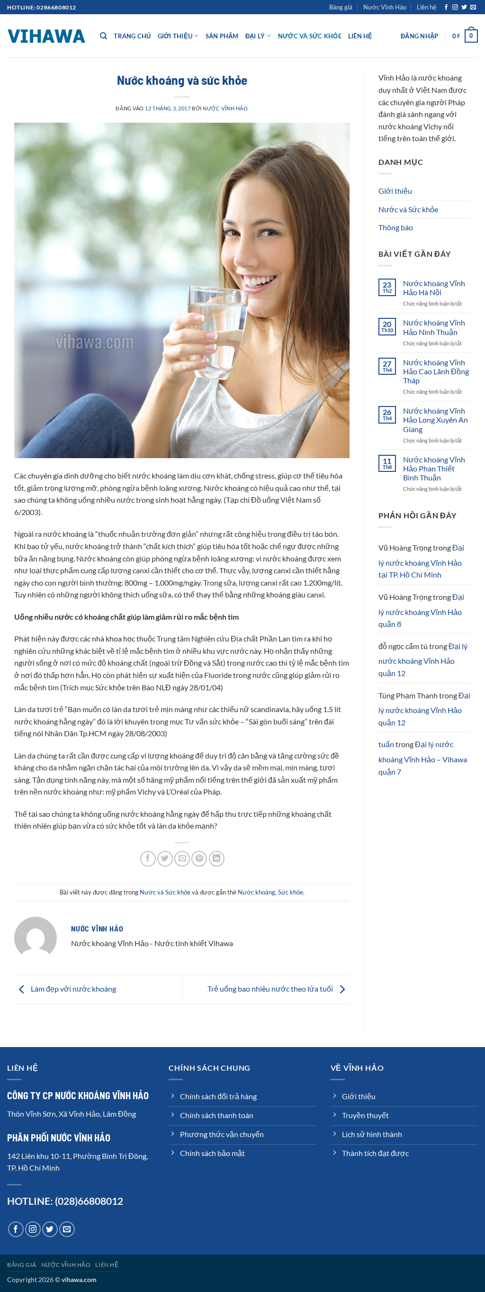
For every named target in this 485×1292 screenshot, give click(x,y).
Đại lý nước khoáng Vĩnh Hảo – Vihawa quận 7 (422, 758)
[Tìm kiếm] (103, 36)
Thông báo (395, 227)
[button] (419, 36)
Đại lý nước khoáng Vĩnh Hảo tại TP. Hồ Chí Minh (421, 561)
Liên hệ (426, 7)
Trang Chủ (132, 36)
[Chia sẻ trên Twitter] (165, 859)
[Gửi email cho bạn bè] (182, 859)
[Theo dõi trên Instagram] (455, 7)
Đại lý (255, 36)
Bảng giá (340, 7)
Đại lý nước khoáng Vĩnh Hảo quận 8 (421, 610)
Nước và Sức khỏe (309, 36)
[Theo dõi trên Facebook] (446, 7)
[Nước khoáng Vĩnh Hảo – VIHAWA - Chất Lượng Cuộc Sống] (46, 35)
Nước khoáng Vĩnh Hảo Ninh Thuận (434, 327)
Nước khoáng (256, 892)
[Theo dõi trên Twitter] (464, 7)
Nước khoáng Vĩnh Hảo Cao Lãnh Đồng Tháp (436, 371)
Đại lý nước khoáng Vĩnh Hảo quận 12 (422, 659)
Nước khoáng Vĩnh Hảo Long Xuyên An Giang (435, 419)
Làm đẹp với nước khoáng (72, 988)
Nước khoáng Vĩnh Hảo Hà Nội (434, 288)
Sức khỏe (290, 892)
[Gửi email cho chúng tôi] (473, 7)
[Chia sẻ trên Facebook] (148, 859)
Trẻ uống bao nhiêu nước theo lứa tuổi (270, 988)
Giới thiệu (175, 36)
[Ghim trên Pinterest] (199, 859)
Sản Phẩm (222, 36)
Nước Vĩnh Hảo (384, 7)
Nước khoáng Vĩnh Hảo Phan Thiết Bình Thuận (434, 468)
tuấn (386, 744)
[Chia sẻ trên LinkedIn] (217, 859)
